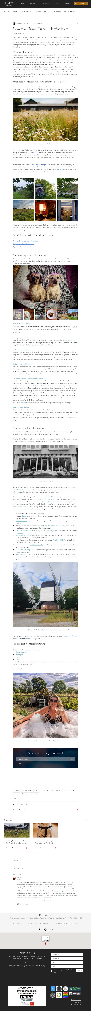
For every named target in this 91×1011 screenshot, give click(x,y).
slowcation (24, 794)
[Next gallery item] (76, 287)
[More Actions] (77, 878)
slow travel (16, 794)
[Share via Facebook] (13, 804)
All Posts (6, 11)
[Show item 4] (51, 314)
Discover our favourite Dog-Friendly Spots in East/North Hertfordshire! (44, 842)
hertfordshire (38, 790)
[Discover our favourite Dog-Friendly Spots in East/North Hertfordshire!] (45, 830)
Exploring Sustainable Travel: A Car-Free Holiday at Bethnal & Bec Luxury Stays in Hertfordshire (16, 842)
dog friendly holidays (27, 790)
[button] (45, 759)
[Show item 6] (73, 314)
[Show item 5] (62, 314)
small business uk (34, 794)
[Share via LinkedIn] (22, 804)
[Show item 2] (29, 314)
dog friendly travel (25, 11)
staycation (65, 790)
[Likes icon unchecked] (18, 904)
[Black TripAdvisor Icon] (51, 929)
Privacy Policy (77, 1002)
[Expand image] (23, 188)
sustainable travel (55, 11)
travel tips (16, 790)
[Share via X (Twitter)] (18, 804)
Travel (15, 11)
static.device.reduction (42, 923)
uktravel (73, 790)
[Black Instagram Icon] (45, 929)
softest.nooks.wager (72, 923)
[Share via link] (26, 804)
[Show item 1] (18, 314)
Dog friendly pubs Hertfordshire (52, 790)
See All (85, 820)
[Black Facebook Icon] (39, 929)
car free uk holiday (70, 11)
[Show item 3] (40, 314)
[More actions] (77, 23)
